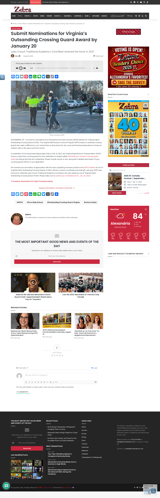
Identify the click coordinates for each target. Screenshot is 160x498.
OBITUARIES (95, 16)
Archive (104, 16)
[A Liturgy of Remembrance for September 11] (38, 476)
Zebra (17, 56)
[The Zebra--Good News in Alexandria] (23, 9)
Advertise (77, 16)
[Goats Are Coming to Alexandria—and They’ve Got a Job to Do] (16, 469)
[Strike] (35, 382)
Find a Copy (128, 31)
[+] (56, 382)
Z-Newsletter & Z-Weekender (92, 457)
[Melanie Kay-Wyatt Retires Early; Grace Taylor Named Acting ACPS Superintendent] (25, 321)
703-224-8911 (136, 439)
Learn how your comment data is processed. (59, 387)
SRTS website (89, 167)
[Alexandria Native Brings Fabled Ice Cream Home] (27, 463)
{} (53, 382)
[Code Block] (47, 382)
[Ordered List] (38, 382)
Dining (42, 16)
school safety (91, 202)
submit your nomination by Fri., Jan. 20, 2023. (73, 176)
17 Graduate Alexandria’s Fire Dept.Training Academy (32, 181)
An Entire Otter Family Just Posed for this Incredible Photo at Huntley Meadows (69, 2)
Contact (57, 16)
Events (27, 16)
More (86, 16)
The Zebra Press (46, 487)
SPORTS (35, 16)
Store (83, 440)
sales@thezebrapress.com (126, 442)
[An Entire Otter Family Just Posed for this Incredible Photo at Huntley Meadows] (38, 463)
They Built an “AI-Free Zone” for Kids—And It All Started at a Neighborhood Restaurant (86, 333)
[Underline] (32, 382)
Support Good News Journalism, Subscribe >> (57, 188)
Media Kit (85, 450)
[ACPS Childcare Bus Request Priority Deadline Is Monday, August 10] (57, 320)
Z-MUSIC (85, 454)
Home (14, 16)
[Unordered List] (41, 382)
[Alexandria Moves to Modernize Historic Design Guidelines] (16, 476)
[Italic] (29, 382)
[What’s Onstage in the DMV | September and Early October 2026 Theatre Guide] (38, 469)
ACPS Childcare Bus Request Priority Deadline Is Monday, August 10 (57, 332)
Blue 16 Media (67, 487)
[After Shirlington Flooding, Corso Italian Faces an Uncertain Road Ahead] (27, 476)
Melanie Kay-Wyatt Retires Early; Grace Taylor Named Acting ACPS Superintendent (24, 333)
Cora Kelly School (35, 202)
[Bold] (26, 382)
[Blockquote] (44, 382)
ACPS (20, 202)
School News (22, 23)
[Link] (50, 382)
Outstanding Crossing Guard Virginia (64, 202)
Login (95, 368)
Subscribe (67, 16)
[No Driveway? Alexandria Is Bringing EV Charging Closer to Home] (16, 463)
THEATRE (49, 16)
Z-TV (19, 16)
